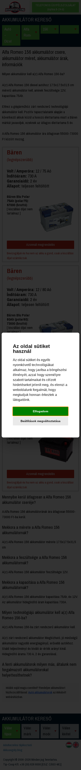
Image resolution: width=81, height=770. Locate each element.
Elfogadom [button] (40, 411)
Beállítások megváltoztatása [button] (40, 421)
